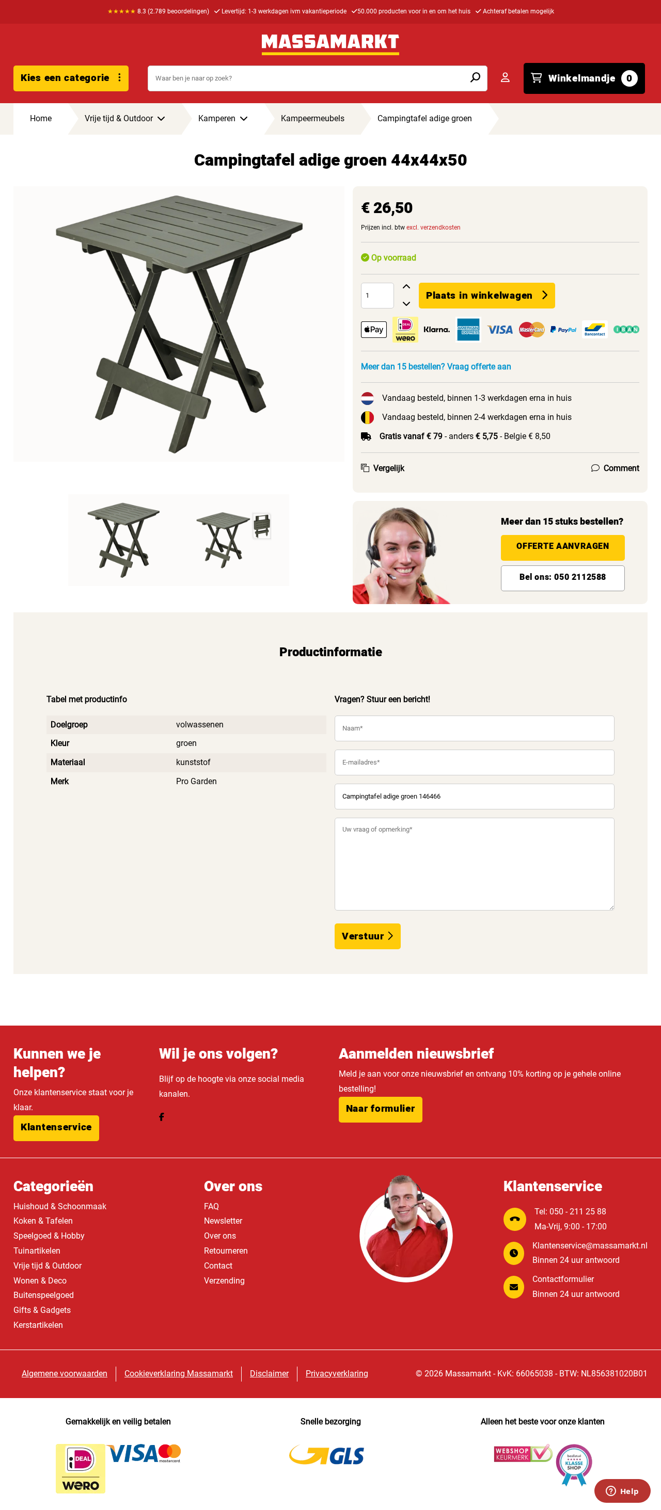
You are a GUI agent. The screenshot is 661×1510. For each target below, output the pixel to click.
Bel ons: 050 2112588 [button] (563, 577)
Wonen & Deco (40, 1281)
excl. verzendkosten (433, 227)
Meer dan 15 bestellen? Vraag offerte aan (436, 366)
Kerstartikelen (38, 1325)
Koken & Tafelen (43, 1221)
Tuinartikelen (36, 1251)
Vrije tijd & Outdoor (47, 1266)
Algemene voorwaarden (64, 1373)
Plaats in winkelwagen (479, 295)
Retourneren (226, 1251)
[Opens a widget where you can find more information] (622, 1492)
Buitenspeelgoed (43, 1295)
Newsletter (223, 1221)
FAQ (211, 1206)
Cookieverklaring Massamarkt (178, 1373)
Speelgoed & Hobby (49, 1236)
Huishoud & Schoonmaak (59, 1206)
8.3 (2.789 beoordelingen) (158, 11)
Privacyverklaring (337, 1373)
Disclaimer (269, 1373)
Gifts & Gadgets (42, 1310)
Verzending (224, 1281)
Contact (218, 1266)
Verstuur (364, 936)
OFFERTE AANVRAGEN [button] (562, 546)
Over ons (220, 1236)
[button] (56, 1128)
